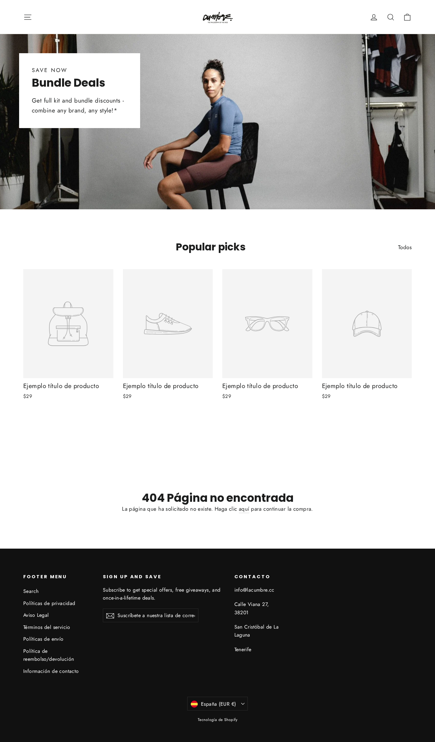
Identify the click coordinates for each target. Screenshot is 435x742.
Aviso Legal (36, 615)
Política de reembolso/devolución (48, 655)
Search (31, 591)
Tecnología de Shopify (217, 720)
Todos (405, 247)
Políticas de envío (43, 639)
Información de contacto (51, 671)
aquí (244, 509)
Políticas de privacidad (49, 603)
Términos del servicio (46, 627)
